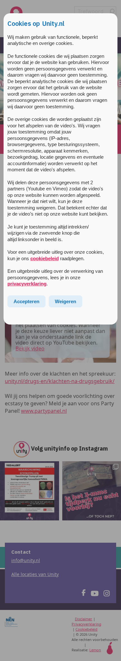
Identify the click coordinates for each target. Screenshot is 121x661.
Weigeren (65, 301)
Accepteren (26, 301)
